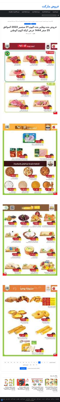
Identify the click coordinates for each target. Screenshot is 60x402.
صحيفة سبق (8, 398)
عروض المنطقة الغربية (36, 11)
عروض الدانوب (13, 398)
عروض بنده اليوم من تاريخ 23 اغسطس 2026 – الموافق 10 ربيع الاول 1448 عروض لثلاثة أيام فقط (23, 388)
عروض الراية (3, 398)
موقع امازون (28, 398)
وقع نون (17, 398)
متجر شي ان (28, 400)
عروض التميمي (22, 398)
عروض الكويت (47, 398)
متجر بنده (43, 398)
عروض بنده (40, 21)
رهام (33, 33)
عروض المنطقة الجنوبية (26, 11)
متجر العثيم (53, 398)
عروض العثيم (39, 398)
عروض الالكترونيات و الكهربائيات (14, 11)
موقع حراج (32, 400)
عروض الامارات (33, 398)
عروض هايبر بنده (27, 23)
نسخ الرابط (23, 368)
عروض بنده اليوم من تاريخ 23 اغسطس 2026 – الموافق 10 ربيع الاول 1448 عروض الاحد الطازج (9, 388)
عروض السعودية (55, 11)
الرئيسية (50, 21)
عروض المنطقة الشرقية (46, 11)
